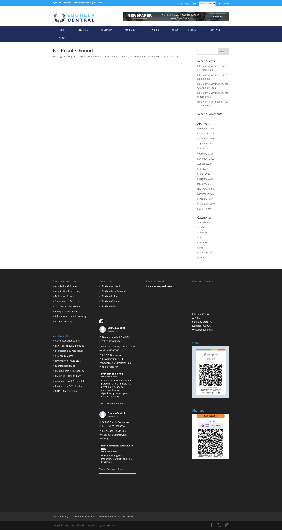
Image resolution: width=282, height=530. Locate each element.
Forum (192, 29)
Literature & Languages (68, 360)
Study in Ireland (110, 296)
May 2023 (202, 168)
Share (120, 403)
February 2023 (205, 178)
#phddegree (106, 362)
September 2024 (206, 138)
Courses (83, 29)
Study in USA (109, 306)
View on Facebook (107, 403)
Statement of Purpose (67, 301)
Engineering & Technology (69, 386)
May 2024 (202, 148)
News (175, 29)
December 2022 (205, 188)
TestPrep (106, 29)
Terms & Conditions (83, 516)
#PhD (102, 355)
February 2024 (205, 153)
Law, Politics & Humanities (69, 345)
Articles (201, 227)
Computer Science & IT (67, 340)
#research (112, 366)
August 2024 (204, 143)
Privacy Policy (60, 516)
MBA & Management (66, 391)
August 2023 (204, 163)
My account (190, 4)
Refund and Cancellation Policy (116, 516)
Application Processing (67, 291)
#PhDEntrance (114, 355)
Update (201, 257)
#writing (104, 438)
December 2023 (205, 158)
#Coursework (119, 434)
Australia (202, 232)
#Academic (105, 434)
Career (154, 29)
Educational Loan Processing (70, 316)
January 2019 (204, 209)
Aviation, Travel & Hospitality (70, 381)
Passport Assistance (66, 311)
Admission (131, 29)
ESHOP (61, 38)
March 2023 (203, 173)
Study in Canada (111, 301)
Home (61, 29)
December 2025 (205, 128)
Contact (215, 29)
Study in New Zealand (114, 291)
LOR (199, 237)
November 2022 (206, 193)
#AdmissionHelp (123, 362)
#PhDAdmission (108, 358)
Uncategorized (205, 252)
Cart (180, 4)
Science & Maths (64, 355)
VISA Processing (63, 321)
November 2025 (206, 133)
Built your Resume (65, 296)
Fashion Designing (65, 365)
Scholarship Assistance (67, 306)
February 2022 (205, 198)
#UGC (120, 358)
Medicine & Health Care (68, 375)
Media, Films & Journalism (69, 370)
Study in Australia (111, 286)
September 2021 (206, 203)
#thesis (122, 430)
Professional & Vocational (69, 350)
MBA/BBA (202, 242)
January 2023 (204, 183)
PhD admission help (112, 373)
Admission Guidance (66, 286)
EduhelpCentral (116, 327)
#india (102, 366)
